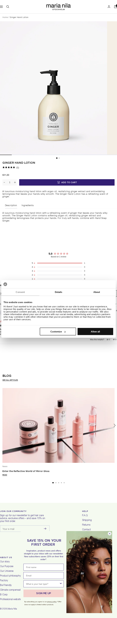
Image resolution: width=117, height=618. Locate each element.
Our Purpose (6, 566)
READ (4, 475)
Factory (4, 581)
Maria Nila (12, 609)
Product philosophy (10, 576)
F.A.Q (85, 515)
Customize (56, 331)
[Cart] (115, 6)
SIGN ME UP (43, 593)
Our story (5, 562)
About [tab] (96, 292)
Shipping (87, 520)
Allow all (95, 331)
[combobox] (42, 584)
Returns (86, 525)
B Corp (4, 595)
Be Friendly (6, 585)
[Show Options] (60, 584)
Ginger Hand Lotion (18, 162)
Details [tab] (58, 292)
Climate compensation (12, 590)
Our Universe (6, 571)
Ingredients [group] (28, 206)
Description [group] (11, 206)
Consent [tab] (20, 292)
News (4, 467)
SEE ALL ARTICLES (10, 380)
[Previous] (2, 425)
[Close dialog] (110, 533)
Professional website (10, 599)
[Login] (109, 6)
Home (5, 17)
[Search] (7, 6)
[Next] (114, 425)
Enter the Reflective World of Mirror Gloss (25, 471)
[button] (10, 167)
